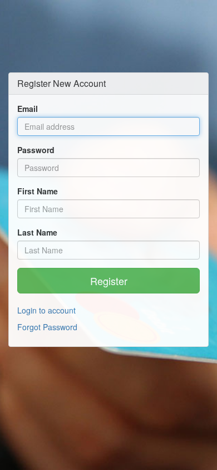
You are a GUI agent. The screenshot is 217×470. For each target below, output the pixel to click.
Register (108, 280)
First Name (37, 191)
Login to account (46, 310)
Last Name (37, 232)
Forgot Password (47, 326)
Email (27, 108)
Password (36, 149)
